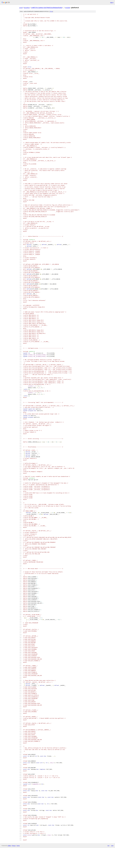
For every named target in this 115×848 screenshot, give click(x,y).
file (51, 11)
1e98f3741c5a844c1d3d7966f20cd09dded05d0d (46, 8)
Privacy (13, 845)
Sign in (111, 2)
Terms (18, 845)
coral (21, 8)
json (112, 845)
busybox (27, 8)
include (67, 8)
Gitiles (9, 845)
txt (108, 845)
